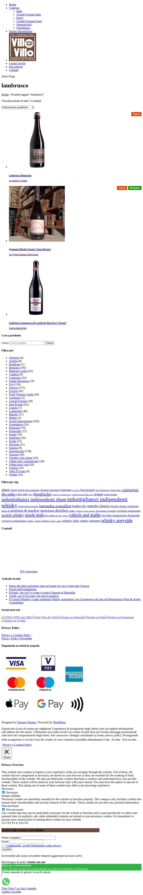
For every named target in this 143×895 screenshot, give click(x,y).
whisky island (56, 521)
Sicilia (12, 441)
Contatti (13, 70)
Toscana (14, 454)
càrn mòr (22, 494)
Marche (13, 414)
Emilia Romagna (19, 381)
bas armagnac (33, 490)
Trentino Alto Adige (20, 457)
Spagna (13, 447)
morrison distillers (54, 510)
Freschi (13, 391)
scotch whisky (12, 515)
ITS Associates (28, 571)
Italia (19, 11)
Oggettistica (23, 28)
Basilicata (14, 364)
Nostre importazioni (20, 31)
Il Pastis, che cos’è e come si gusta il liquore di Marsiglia (42, 592)
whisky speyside (117, 520)
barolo (21, 490)
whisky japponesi (90, 521)
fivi (30, 494)
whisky (30, 521)
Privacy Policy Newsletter (16, 638)
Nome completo (10, 837)
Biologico (14, 367)
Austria (13, 361)
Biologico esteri (18, 371)
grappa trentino (110, 494)
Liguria (13, 407)
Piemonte (14, 427)
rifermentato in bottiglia (106, 511)
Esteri (19, 17)
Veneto (13, 474)
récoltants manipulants (128, 510)
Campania (15, 377)
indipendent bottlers (28, 506)
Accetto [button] (115, 739)
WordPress (59, 722)
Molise (13, 417)
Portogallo (15, 431)
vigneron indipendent (13, 520)
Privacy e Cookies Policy (16, 635)
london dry (79, 506)
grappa (98, 494)
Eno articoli (16, 66)
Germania (14, 397)
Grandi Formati (18, 401)
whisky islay (70, 521)
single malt (34, 515)
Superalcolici (24, 24)
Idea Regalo (16, 404)
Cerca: (5, 342)
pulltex (72, 511)
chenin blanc (115, 490)
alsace (5, 490)
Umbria (13, 467)
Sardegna (14, 437)
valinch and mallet (85, 515)
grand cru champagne (61, 495)
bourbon (76, 490)
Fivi (11, 384)
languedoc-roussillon (55, 506)
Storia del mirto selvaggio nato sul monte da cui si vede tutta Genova (49, 586)
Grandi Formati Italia (28, 14)
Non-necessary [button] (10, 805)
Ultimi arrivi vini (18, 464)
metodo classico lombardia (125, 506)
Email (4, 841)
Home (12, 4)
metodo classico (98, 506)
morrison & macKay (25, 511)
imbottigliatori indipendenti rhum (33, 499)
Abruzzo (14, 357)
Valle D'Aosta (17, 471)
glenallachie (42, 494)
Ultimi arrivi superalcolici (24, 461)
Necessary (12, 792)
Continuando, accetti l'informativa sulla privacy (33, 845)
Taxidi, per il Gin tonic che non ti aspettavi (34, 596)
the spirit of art (52, 515)
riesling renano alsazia (85, 511)
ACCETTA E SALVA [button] (14, 822)
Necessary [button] (7, 788)
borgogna (66, 490)
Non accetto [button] (129, 739)
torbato (65, 516)
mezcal (5, 510)
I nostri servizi (17, 63)
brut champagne (102, 490)
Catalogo (14, 7)
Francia (13, 387)
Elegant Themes (26, 722)
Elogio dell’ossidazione (22, 589)
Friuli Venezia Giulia (21, 394)
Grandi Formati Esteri (29, 21)
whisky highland (41, 521)
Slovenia (14, 444)
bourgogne (87, 490)
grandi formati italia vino (82, 494)
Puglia (12, 434)
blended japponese (50, 490)
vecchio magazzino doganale (120, 515)
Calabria (14, 374)
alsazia (13, 490)
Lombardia (15, 411)
